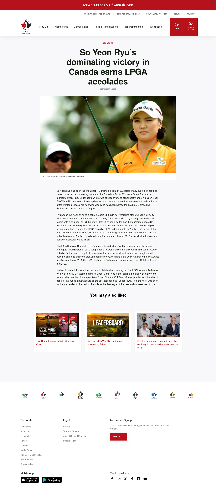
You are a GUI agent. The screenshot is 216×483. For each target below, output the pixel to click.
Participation (155, 26)
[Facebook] (112, 479)
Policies (66, 426)
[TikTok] (132, 479)
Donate (177, 14)
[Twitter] (125, 479)
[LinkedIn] (138, 479)
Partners (25, 440)
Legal (66, 420)
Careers (24, 445)
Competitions (81, 26)
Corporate (26, 420)
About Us (25, 431)
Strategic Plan (69, 440)
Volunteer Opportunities (31, 454)
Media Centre (27, 450)
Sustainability (27, 464)
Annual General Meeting (74, 435)
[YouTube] (145, 479)
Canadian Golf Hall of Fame (97, 14)
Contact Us (26, 426)
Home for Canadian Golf (128, 14)
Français (191, 14)
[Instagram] (118, 479)
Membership (61, 26)
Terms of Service (71, 431)
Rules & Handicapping (106, 26)
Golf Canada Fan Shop (156, 14)
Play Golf (44, 26)
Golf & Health (27, 459)
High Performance (133, 26)
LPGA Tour (108, 43)
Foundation (26, 435)
